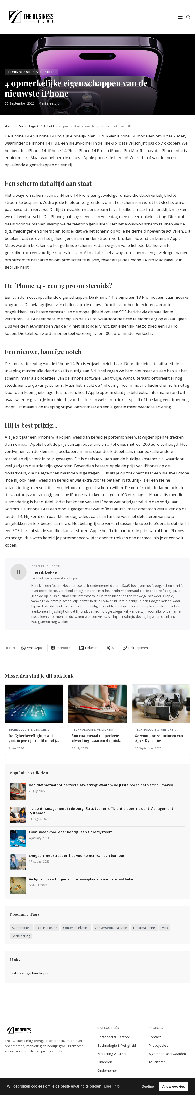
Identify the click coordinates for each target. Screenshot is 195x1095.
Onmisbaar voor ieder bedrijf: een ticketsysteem (70, 832)
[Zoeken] (188, 17)
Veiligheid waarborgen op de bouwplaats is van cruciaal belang (82, 879)
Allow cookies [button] (173, 1086)
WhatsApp (34, 647)
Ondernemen (108, 1070)
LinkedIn (91, 647)
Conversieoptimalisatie (111, 928)
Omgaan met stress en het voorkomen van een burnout (77, 856)
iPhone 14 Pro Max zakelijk (153, 260)
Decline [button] (148, 1086)
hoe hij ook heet (20, 480)
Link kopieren (138, 647)
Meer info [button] (112, 1086)
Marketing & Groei (112, 1053)
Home (9, 126)
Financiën (105, 1062)
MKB (165, 928)
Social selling (21, 936)
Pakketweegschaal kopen (29, 973)
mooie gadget (71, 509)
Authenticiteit (21, 928)
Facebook (63, 647)
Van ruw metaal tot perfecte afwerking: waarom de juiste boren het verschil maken (101, 785)
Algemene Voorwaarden (167, 1053)
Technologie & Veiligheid (36, 126)
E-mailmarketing (144, 928)
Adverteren (157, 1062)
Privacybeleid (159, 1045)
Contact (155, 1037)
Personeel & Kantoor (114, 1037)
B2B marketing (47, 928)
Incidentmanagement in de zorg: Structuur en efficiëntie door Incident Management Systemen (101, 811)
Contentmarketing (76, 928)
